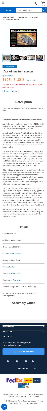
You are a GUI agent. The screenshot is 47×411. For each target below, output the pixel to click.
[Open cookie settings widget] (4, 407)
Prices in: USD (23, 369)
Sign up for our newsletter (23, 351)
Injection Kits (22, 17)
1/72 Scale (34, 17)
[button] (40, 26)
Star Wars (11, 267)
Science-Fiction (8, 17)
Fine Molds (9, 75)
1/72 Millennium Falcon (11, 19)
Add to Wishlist (11, 91)
